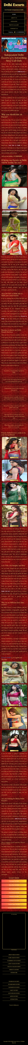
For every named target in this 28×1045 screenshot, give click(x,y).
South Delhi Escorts (14, 993)
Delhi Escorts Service (21, 819)
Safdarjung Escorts (14, 987)
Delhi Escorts (14, 5)
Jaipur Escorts (14, 996)
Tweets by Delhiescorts (14, 1005)
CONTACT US (14, 28)
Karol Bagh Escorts (14, 957)
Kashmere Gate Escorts (14, 960)
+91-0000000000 (20, 32)
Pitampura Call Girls (14, 896)
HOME (14, 14)
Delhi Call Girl (5, 591)
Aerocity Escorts (14, 969)
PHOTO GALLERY (14, 25)
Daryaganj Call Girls (14, 881)
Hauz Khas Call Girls (14, 885)
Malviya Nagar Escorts (14, 966)
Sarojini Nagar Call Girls (14, 904)
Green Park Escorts (14, 954)
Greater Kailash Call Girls (14, 908)
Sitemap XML (14, 972)
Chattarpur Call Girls (14, 900)
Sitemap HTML (14, 999)
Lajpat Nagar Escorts (14, 963)
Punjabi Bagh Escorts (14, 984)
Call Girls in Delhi (14, 145)
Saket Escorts (14, 990)
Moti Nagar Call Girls (14, 889)
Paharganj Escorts (14, 981)
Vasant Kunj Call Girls (14, 892)
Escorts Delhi (6, 657)
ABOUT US (14, 18)
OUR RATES (14, 21)
